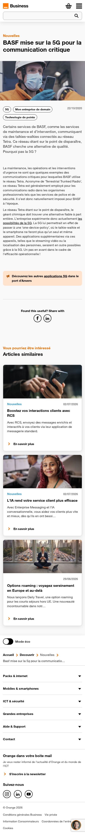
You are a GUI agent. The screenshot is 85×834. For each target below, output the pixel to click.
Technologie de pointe (20, 117)
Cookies (8, 828)
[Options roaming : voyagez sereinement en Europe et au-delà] (42, 556)
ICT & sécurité (13, 701)
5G (7, 109)
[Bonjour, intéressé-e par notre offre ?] (76, 825)
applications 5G (55, 276)
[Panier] (68, 5)
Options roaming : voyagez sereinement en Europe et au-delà (40, 588)
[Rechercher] (76, 16)
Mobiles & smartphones (21, 688)
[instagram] (7, 794)
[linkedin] (18, 794)
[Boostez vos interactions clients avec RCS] (42, 381)
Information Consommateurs (21, 821)
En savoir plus (23, 444)
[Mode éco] (8, 641)
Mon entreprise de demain (32, 109)
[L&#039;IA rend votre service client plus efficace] (42, 471)
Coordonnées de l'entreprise (59, 821)
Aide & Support (14, 726)
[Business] (79, 6)
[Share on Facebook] (38, 318)
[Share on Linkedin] (47, 318)
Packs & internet (15, 676)
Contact (9, 739)
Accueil (8, 655)
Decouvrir (27, 655)
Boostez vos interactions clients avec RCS (38, 413)
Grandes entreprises (18, 714)
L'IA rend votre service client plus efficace (42, 500)
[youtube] (29, 794)
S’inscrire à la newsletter (27, 774)
